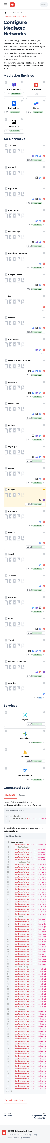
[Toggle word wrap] (39, 816)
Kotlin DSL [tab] (10, 795)
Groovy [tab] (22, 795)
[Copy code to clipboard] (44, 816)
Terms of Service (15, 1134)
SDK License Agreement (19, 1138)
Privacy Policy (31, 1134)
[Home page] (6, 13)
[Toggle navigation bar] (5, 5)
